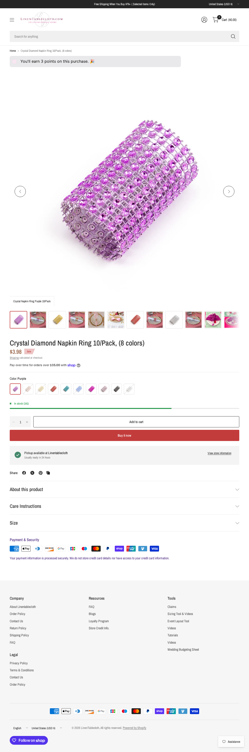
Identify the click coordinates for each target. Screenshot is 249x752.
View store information (219, 453)
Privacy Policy (19, 663)
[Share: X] (32, 473)
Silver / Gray (129, 389)
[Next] (228, 191)
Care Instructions (25, 506)
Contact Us (16, 621)
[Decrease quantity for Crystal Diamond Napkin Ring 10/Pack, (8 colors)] (13, 422)
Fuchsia (91, 389)
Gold (41, 389)
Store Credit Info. (99, 628)
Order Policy (17, 614)
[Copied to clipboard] (48, 473)
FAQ (12, 642)
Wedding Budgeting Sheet (183, 649)
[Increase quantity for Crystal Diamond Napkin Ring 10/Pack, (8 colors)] (27, 422)
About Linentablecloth (23, 607)
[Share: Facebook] (24, 473)
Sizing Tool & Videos (180, 614)
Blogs (92, 614)
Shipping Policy (19, 635)
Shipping (14, 357)
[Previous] (20, 191)
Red (53, 389)
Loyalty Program (99, 621)
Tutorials (173, 635)
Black (116, 389)
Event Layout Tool (178, 621)
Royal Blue (78, 389)
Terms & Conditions (22, 670)
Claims (172, 607)
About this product (26, 489)
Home (13, 50)
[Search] (233, 36)
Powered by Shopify (134, 728)
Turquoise (66, 389)
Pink (104, 389)
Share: (14, 473)
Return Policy (18, 628)
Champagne (28, 389)
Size (14, 522)
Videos (172, 628)
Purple (15, 389)
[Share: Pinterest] (40, 473)
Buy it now (124, 435)
